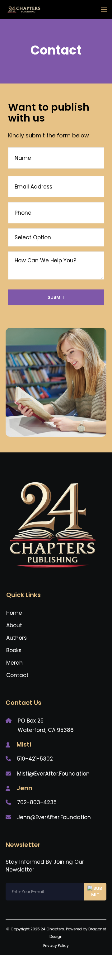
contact (17, 675)
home (14, 613)
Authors (16, 638)
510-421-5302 (35, 758)
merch (14, 662)
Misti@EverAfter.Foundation (53, 773)
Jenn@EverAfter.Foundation (54, 817)
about (14, 625)
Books (13, 650)
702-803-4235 (37, 802)
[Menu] (101, 9)
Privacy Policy (56, 945)
